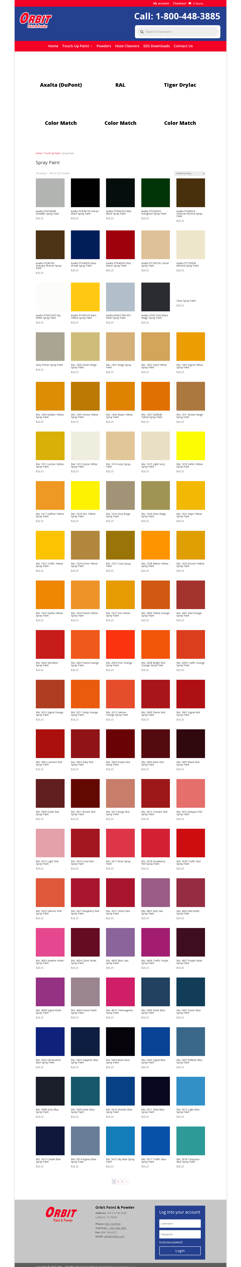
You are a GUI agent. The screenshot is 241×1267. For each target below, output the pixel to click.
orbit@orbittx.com (114, 1236)
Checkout (179, 3)
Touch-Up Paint (75, 46)
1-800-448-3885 (188, 16)
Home (53, 46)
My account (161, 3)
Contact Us (183, 46)
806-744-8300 (113, 1224)
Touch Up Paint (52, 153)
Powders (104, 46)
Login (180, 1250)
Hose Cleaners (127, 46)
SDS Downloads (156, 46)
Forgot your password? (171, 1242)
